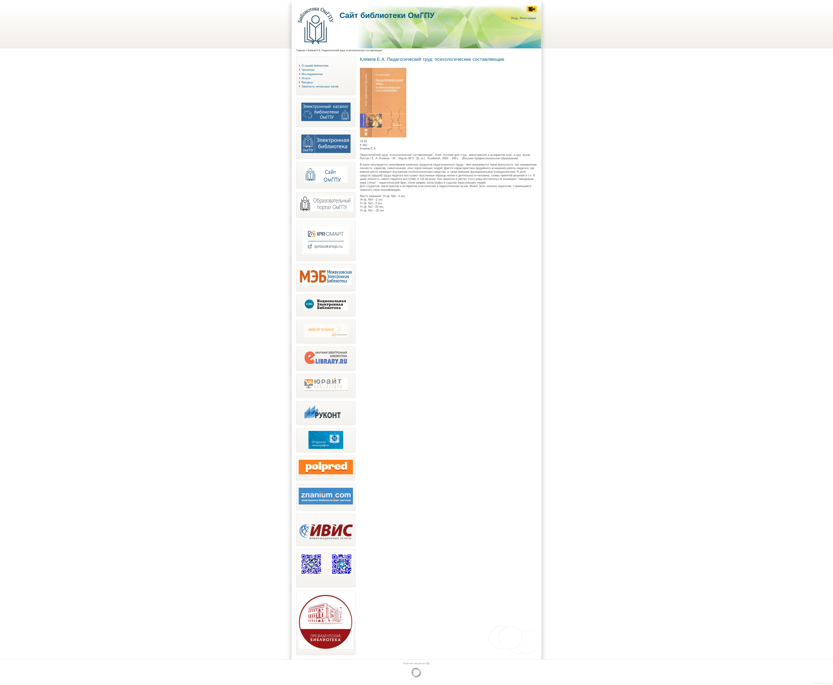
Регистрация (528, 18)
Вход (514, 18)
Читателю (308, 69)
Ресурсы (307, 82)
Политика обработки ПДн (416, 663)
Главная (300, 50)
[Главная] (315, 46)
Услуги (306, 78)
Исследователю (312, 74)
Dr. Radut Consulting (822, 683)
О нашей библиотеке (315, 65)
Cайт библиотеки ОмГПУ (387, 15)
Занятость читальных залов (320, 86)
